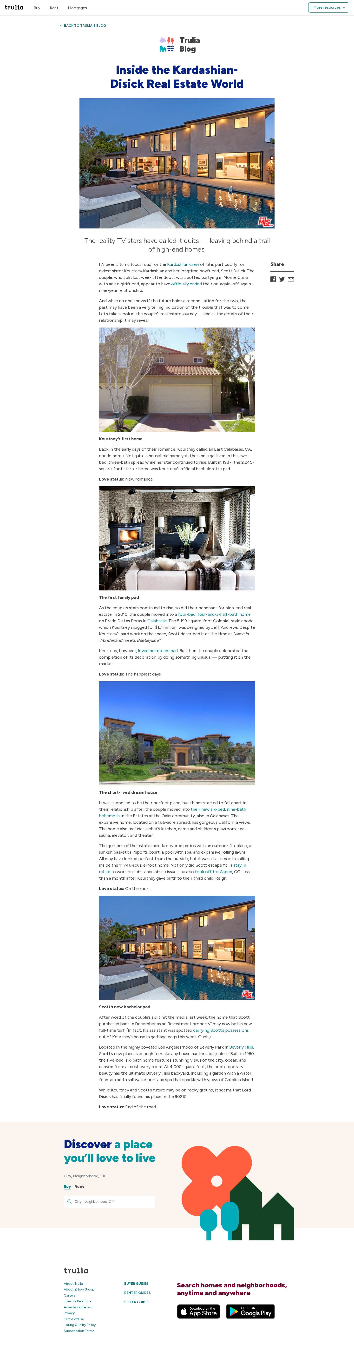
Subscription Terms (79, 1331)
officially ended (186, 284)
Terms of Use (74, 1319)
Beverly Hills (241, 1047)
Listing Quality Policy (80, 1325)
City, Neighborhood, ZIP (85, 1176)
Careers (70, 1295)
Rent (54, 8)
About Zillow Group (79, 1289)
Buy (37, 8)
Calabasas (157, 620)
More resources (327, 7)
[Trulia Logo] (14, 7)
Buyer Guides (136, 1284)
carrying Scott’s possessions (221, 1030)
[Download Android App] (250, 1311)
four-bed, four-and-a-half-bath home (214, 614)
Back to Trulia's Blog (85, 26)
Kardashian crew (183, 264)
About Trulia (73, 1284)
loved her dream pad (158, 650)
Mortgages (77, 8)
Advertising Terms (78, 1307)
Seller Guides (137, 1302)
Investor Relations (77, 1301)
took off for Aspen (213, 871)
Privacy (69, 1313)
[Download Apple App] (198, 1311)
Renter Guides (137, 1293)
